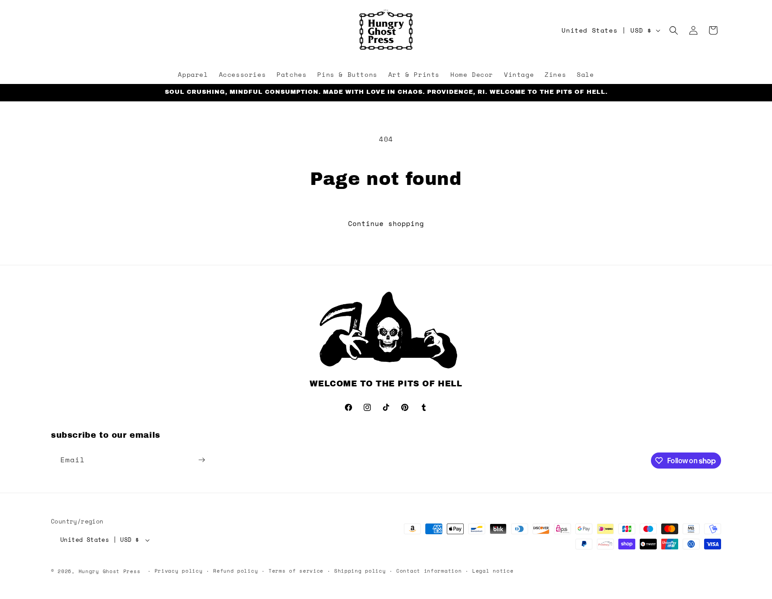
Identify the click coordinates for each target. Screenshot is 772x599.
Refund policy (235, 570)
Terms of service (296, 570)
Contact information (429, 570)
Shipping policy (360, 570)
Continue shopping (386, 223)
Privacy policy (179, 570)
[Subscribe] (201, 459)
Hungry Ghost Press (110, 571)
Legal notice (492, 570)
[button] (674, 30)
